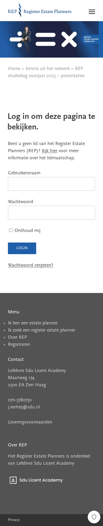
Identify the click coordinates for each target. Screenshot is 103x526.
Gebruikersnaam (24, 173)
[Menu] (92, 13)
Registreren (19, 344)
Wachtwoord (20, 202)
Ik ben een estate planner (33, 323)
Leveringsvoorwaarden (30, 422)
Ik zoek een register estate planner (41, 330)
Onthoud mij (26, 231)
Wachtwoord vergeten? (30, 265)
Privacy (14, 520)
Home (14, 69)
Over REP (17, 337)
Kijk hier (49, 151)
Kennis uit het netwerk (48, 69)
